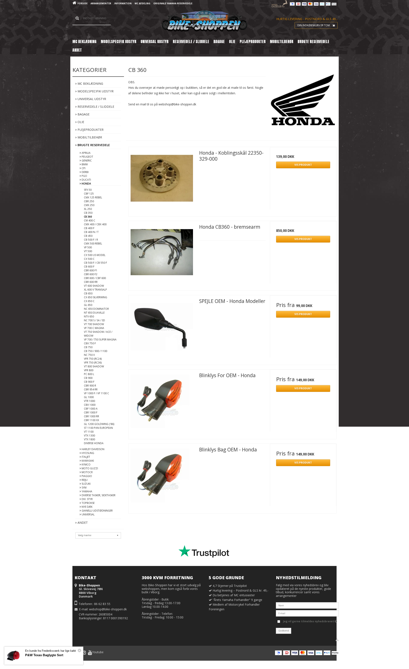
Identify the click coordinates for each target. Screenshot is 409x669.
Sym (83, 487)
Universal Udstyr (91, 99)
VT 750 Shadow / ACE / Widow (98, 333)
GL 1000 (89, 397)
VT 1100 (89, 431)
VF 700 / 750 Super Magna (100, 339)
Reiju (84, 480)
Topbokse (88, 503)
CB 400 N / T (91, 232)
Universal (88, 514)
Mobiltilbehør (89, 137)
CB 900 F (89, 382)
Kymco (86, 464)
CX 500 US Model (94, 255)
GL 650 (88, 305)
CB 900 (88, 378)
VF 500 (88, 247)
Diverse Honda (94, 443)
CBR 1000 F (90, 412)
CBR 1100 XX (91, 420)
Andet (82, 523)
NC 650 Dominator (96, 309)
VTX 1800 (89, 439)
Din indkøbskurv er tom (313, 25)
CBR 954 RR (91, 389)
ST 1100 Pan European (98, 428)
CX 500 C (89, 259)
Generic (86, 160)
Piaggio (86, 476)
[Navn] (307, 605)
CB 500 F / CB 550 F (95, 263)
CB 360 (88, 216)
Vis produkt (303, 165)
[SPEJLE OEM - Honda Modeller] (161, 328)
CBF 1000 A (91, 408)
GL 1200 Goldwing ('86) (99, 424)
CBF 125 (89, 193)
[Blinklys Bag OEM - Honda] (161, 477)
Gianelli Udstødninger (97, 510)
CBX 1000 (89, 405)
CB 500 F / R (91, 239)
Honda (86, 183)
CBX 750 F (90, 343)
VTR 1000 (89, 401)
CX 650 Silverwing (95, 297)
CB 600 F (89, 266)
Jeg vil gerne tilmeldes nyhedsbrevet (309, 620)
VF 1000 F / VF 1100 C (96, 393)
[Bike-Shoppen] (204, 21)
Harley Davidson (92, 449)
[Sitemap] (337, 639)
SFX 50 (88, 190)
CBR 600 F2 (90, 274)
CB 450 (88, 236)
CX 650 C (89, 301)
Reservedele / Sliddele (95, 107)
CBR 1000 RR (91, 416)
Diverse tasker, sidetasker (98, 495)
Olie (80, 122)
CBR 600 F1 (90, 270)
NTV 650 (89, 316)
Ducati (86, 180)
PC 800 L (89, 374)
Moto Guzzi (89, 468)
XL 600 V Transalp (95, 289)
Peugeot (87, 157)
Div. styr (87, 499)
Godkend (283, 630)
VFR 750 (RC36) (93, 362)
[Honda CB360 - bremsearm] (161, 254)
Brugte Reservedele (93, 145)
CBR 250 (89, 201)
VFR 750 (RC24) (93, 359)
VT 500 (88, 251)
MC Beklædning (90, 83)
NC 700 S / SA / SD (94, 320)
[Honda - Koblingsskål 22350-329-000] (161, 180)
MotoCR (87, 472)
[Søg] (91, 18)
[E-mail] (307, 613)
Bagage (83, 114)
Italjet (85, 457)
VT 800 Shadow (94, 366)
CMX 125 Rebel (93, 197)
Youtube (98, 652)
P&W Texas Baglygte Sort (44, 655)
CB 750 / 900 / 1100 (95, 351)
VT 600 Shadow (94, 286)
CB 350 (88, 213)
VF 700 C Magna (94, 328)
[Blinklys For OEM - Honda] (161, 402)
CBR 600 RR (91, 282)
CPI (83, 168)
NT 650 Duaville (94, 312)
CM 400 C (89, 220)
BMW (84, 164)
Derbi (85, 172)
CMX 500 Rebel (93, 243)
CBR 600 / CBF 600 (95, 278)
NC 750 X (89, 355)
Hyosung (87, 453)
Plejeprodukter (90, 130)
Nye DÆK (86, 507)
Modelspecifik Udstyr (95, 91)
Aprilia (86, 153)
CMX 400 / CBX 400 (95, 224)
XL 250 (88, 209)
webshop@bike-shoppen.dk (108, 609)
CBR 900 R (90, 385)
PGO (84, 176)
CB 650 (88, 293)
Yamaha (86, 491)
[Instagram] (84, 652)
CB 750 (88, 347)
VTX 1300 (89, 435)
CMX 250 (89, 205)
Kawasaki (87, 460)
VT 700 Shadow (94, 324)
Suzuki (86, 484)
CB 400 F (89, 228)
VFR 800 (88, 370)
